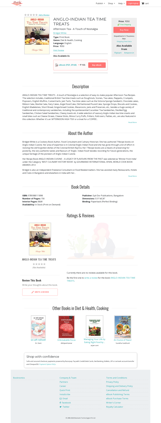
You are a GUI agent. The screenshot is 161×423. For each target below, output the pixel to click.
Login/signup (133, 3)
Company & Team (68, 377)
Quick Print (65, 390)
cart (146, 3)
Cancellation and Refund (117, 390)
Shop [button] (110, 3)
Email (65, 398)
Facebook (66, 402)
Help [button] (120, 3)
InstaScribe (65, 394)
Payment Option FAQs (47, 364)
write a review (90, 277)
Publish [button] (99, 3)
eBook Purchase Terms (117, 398)
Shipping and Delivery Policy (119, 386)
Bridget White (59, 33)
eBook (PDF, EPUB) (67, 65)
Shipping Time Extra (124, 41)
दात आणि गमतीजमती (38, 340)
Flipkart (118, 52)
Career (63, 386)
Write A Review (41, 292)
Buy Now (124, 30)
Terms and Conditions (116, 377)
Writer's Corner (113, 402)
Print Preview (58, 50)
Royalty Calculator (114, 406)
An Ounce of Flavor (123, 340)
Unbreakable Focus (66, 340)
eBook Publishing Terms (118, 394)
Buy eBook (96, 65)
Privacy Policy (112, 382)
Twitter (65, 406)
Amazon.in (129, 52)
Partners (64, 382)
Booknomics (19, 377)
